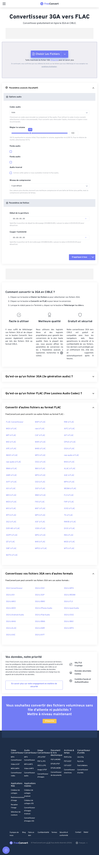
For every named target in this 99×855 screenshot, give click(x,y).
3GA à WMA (40, 621)
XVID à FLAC (69, 508)
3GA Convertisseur (14, 588)
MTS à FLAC (69, 548)
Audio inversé (16, 167)
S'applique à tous (79, 257)
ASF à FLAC (40, 522)
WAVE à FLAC (12, 455)
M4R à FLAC (40, 442)
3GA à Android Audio (15, 615)
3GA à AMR (40, 628)
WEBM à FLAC (70, 488)
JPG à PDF (41, 757)
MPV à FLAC (40, 515)
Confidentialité (43, 832)
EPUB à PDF (55, 764)
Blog (24, 832)
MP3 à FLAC (40, 475)
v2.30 (48, 843)
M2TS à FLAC (12, 555)
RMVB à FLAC (70, 522)
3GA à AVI (10, 595)
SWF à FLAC (11, 548)
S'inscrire (54, 60)
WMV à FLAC (40, 495)
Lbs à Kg (80, 757)
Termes (54, 832)
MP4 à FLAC (69, 482)
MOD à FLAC (69, 542)
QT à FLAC (10, 542)
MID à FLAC (11, 442)
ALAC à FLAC (69, 468)
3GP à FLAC (40, 488)
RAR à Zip (67, 757)
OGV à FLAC (40, 482)
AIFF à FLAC (11, 482)
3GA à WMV (40, 601)
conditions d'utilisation (49, 67)
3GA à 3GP (39, 595)
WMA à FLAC (11, 468)
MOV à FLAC (11, 502)
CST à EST (67, 766)
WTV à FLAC (11, 515)
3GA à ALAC (11, 628)
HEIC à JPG (41, 766)
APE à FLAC (11, 448)
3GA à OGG (69, 615)
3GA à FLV (68, 601)
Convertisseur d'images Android (29, 811)
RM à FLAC (68, 535)
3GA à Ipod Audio (71, 608)
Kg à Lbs (80, 761)
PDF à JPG (41, 761)
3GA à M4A (11, 621)
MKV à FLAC (11, 495)
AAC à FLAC (69, 475)
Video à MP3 (29, 769)
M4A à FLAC (69, 462)
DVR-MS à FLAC (13, 528)
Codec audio (15, 107)
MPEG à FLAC (41, 548)
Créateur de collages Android (28, 793)
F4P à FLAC (69, 502)
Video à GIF (15, 764)
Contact (78, 832)
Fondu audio (15, 146)
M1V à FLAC (11, 508)
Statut (86, 832)
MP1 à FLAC (11, 435)
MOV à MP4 (15, 769)
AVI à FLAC (11, 488)
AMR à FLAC (11, 475)
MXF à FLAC (40, 508)
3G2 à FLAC (11, 522)
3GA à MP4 (69, 588)
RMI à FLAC (69, 422)
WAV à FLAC (40, 468)
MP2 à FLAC (40, 455)
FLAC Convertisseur (14, 422)
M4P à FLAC (40, 422)
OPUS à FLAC (70, 442)
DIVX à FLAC (69, 528)
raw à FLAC (40, 429)
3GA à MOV (11, 608)
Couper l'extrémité (18, 232)
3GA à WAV (69, 621)
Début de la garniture (19, 213)
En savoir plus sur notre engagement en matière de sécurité (34, 685)
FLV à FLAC (69, 495)
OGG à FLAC (40, 462)
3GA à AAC (10, 635)
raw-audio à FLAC (71, 455)
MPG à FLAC (40, 535)
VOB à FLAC (40, 528)
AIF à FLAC (69, 435)
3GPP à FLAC (12, 535)
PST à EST (67, 761)
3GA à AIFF (40, 635)
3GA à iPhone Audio (43, 608)
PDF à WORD (55, 760)
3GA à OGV (40, 588)
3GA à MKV (11, 601)
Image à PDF (42, 770)
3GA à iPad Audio (42, 615)
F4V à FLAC (40, 502)
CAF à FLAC (40, 435)
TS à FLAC (68, 515)
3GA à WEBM (69, 595)
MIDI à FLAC (11, 429)
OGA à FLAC (69, 448)
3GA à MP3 (69, 628)
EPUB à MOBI (56, 768)
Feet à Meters (82, 766)
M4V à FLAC (40, 542)
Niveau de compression (20, 180)
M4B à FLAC (40, 448)
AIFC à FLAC (69, 429)
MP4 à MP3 (28, 764)
